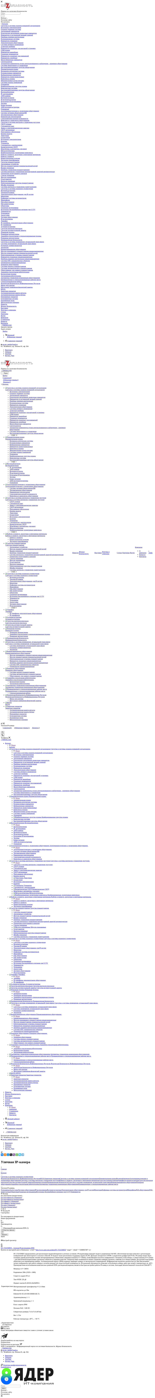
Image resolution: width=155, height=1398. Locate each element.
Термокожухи (75, 1192)
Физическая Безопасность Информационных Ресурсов (33, 1067)
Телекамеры (5, 1190)
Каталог (12, 747)
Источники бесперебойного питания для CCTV (53, 1192)
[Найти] (2, 15)
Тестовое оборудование (26, 1190)
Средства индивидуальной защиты (20, 1182)
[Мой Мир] (8, 1154)
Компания (13, 1109)
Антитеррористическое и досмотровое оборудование (32, 849)
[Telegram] (23, 1154)
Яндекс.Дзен (9, 356)
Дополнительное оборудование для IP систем (77, 1190)
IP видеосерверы (41, 1190)
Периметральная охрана (22, 800)
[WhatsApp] (17, 1154)
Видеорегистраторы (54, 1190)
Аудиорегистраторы (132, 1180)
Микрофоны (131, 1190)
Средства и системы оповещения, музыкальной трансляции (35, 1007)
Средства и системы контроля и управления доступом (33, 865)
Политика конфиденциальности (14, 1365)
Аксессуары (13, 1190)
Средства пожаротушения (22, 912)
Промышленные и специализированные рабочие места (33, 1060)
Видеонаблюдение (20, 827)
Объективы (14, 1192)
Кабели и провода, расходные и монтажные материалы (33, 901)
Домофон (16, 978)
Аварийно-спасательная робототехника (27, 1048)
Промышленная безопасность (57, 1182)
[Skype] (20, 1154)
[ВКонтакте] (2, 1154)
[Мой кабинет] (2, 730)
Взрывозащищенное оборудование (25, 1018)
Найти (3, 1388)
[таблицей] (5, 1209)
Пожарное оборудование (22, 1037)
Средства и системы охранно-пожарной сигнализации (33, 753)
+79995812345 (6, 325)
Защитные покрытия (20, 1079)
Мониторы (98, 1190)
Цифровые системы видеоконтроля (114, 1190)
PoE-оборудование (143, 1190)
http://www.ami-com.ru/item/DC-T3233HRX (51, 1250)
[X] (11, 1154)
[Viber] (14, 1154)
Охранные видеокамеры (27, 1192)
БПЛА (42, 1178)
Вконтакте (9, 350)
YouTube (8, 354)
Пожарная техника (20, 993)
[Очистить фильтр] (2, 1232)
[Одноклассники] (5, 1154)
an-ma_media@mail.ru (10, 344)
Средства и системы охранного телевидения (29, 942)
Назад (13, 745)
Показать (4, 1234)
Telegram (8, 352)
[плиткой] (1, 1209)
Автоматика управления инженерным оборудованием (58, 1184)
